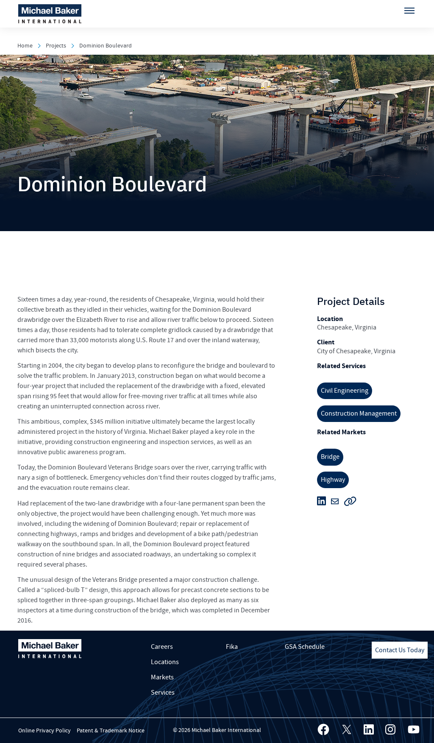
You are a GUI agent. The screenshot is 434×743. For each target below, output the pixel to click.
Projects (56, 46)
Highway (333, 479)
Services (163, 692)
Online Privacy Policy (44, 731)
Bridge (330, 457)
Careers (162, 646)
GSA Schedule (305, 646)
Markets (162, 677)
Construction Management (359, 413)
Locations (165, 662)
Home (25, 46)
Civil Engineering (344, 390)
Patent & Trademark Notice (111, 731)
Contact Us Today (399, 650)
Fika (232, 646)
